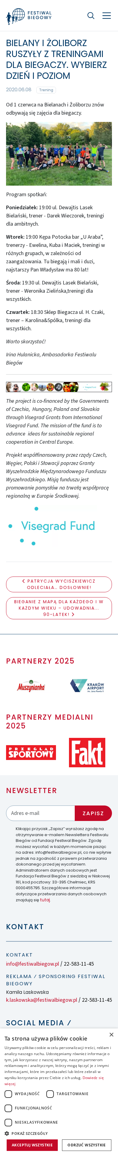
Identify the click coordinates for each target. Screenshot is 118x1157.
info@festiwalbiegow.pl (32, 964)
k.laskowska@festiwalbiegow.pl (41, 1000)
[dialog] (59, 1092)
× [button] (111, 1035)
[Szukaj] (91, 15)
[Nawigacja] (106, 15)
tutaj (45, 900)
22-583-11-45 (79, 964)
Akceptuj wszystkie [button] (32, 1145)
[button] (59, 1133)
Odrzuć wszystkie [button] (86, 1145)
